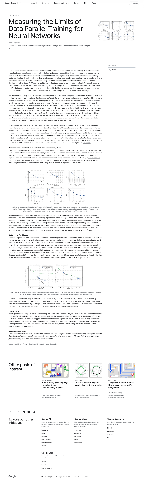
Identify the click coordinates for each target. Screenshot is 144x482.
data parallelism (93, 100)
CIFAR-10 (55, 228)
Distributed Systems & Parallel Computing (43, 344)
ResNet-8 (45, 228)
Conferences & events (61, 3)
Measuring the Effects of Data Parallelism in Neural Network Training (38, 125)
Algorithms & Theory (21, 344)
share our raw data (93, 138)
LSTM (61, 293)
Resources (45, 3)
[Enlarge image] (133, 40)
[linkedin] (23, 412)
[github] (33, 412)
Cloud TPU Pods (30, 83)
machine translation (41, 73)
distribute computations (68, 95)
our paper (87, 143)
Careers (77, 3)
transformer (19, 293)
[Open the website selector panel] (20, 3)
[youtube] (28, 412)
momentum (13, 301)
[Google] (12, 476)
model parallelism (16, 100)
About (94, 3)
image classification (24, 73)
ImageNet (31, 230)
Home (10, 15)
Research (34, 3)
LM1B (80, 293)
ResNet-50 (20, 230)
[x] (18, 412)
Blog (85, 3)
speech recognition (61, 73)
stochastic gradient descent (31, 115)
